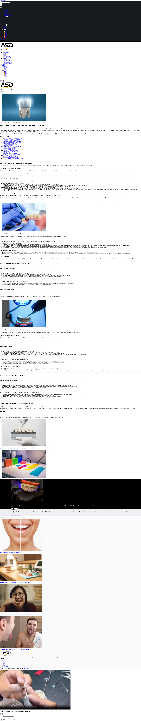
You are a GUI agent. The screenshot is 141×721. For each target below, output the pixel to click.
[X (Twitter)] (2, 412)
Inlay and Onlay (7, 56)
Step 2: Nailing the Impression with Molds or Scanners (11, 142)
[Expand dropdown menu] (6, 66)
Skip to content (2, 0)
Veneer (3, 65)
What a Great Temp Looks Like (9, 149)
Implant (3, 64)
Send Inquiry (2, 81)
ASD (1, 122)
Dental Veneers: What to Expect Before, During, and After (11, 552)
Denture (5, 59)
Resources (4, 66)
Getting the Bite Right (8, 145)
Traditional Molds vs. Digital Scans (10, 144)
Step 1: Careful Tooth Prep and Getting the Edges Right (12, 138)
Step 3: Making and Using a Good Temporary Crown (11, 146)
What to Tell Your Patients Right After (11, 156)
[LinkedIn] (4, 41)
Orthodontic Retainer (8, 63)
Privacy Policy (29, 668)
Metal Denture (6, 61)
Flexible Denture (7, 60)
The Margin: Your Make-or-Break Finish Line (12, 140)
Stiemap (24, 668)
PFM (5, 54)
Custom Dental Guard (8, 62)
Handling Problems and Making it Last (11, 157)
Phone (1, 715)
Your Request (2, 719)
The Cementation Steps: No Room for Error (12, 154)
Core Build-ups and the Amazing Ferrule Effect (12, 141)
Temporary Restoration (8, 57)
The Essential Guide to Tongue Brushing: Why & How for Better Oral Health (14, 649)
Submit (1, 720)
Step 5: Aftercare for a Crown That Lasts (9, 155)
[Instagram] (3, 41)
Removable (4, 58)
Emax (5, 55)
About (5, 67)
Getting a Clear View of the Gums (10, 143)
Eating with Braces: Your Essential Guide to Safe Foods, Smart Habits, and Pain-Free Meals (17, 614)
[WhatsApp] (0, 41)
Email (1, 714)
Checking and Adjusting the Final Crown (11, 151)
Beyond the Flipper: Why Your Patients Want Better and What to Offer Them (14, 582)
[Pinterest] (3, 412)
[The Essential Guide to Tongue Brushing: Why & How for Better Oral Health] (21, 647)
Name (1, 713)
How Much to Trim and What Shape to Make (12, 139)
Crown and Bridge (5, 52)
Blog (5, 68)
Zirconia (5, 53)
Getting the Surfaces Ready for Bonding (11, 153)
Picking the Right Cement (8, 152)
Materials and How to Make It (9, 148)
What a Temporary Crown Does (10, 147)
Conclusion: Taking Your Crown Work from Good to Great (12, 158)
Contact (5, 69)
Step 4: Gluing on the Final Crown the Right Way (10, 150)
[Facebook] (2, 41)
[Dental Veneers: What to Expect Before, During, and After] (21, 550)
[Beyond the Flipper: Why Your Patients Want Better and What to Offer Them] (21, 580)
